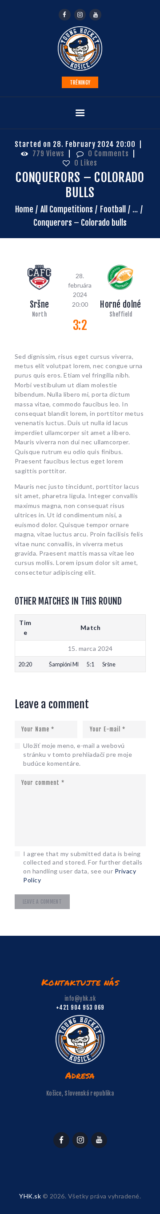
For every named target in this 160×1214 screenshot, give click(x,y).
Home (24, 209)
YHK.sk (30, 1196)
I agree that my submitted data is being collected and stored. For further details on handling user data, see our (83, 867)
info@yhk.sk (80, 998)
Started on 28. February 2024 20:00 (75, 144)
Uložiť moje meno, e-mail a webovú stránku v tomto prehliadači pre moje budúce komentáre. (77, 754)
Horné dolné (120, 305)
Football (113, 209)
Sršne (39, 305)
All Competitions (66, 209)
